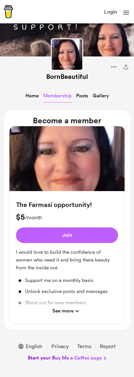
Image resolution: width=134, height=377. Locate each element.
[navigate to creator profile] (67, 54)
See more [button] (63, 311)
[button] (126, 13)
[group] (67, 225)
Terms (84, 346)
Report (107, 346)
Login (110, 12)
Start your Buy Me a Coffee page (65, 358)
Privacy (60, 346)
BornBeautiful (67, 76)
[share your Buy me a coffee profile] (126, 67)
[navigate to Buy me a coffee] (8, 11)
